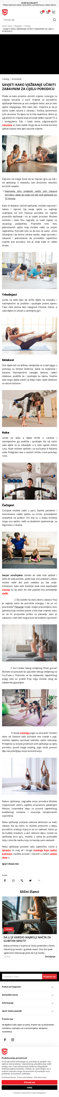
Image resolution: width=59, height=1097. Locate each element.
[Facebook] (5, 880)
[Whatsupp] (13, 880)
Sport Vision (7, 26)
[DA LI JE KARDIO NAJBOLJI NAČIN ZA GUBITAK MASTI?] (29, 915)
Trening (27, 26)
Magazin (18, 26)
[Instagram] (12, 1040)
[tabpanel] (29, 928)
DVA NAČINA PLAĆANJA (29, 3)
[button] (29, 20)
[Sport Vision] (5, 12)
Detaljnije (50, 956)
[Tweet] (30, 880)
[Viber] (22, 880)
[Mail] (39, 880)
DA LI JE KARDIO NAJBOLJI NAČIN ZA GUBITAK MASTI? (27, 939)
